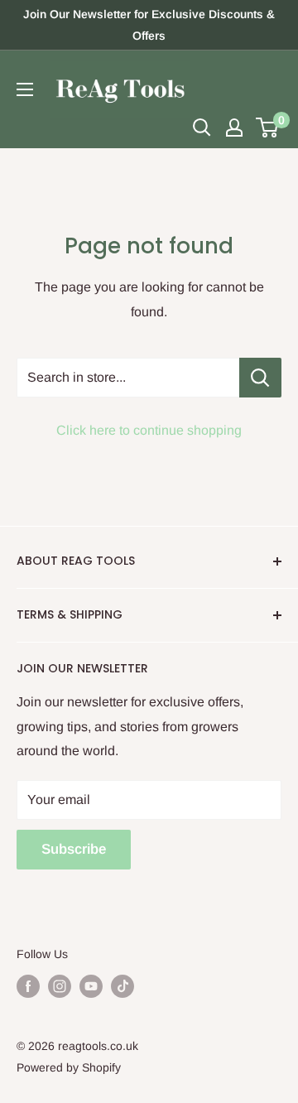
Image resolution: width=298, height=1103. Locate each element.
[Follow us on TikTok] (122, 986)
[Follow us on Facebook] (28, 986)
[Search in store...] (260, 377)
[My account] (234, 127)
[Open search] (202, 127)
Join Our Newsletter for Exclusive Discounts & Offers (149, 24)
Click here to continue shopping (149, 430)
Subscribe (73, 849)
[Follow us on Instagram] (59, 986)
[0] (267, 127)
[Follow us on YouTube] (91, 986)
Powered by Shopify (69, 1067)
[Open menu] (25, 89)
